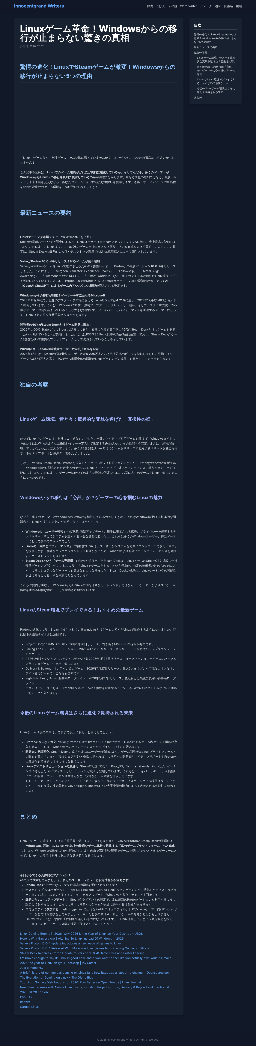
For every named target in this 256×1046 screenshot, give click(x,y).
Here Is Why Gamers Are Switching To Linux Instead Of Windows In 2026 (72, 938)
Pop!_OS (26, 997)
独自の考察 (200, 52)
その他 (172, 6)
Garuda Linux (29, 1007)
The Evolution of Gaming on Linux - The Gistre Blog (57, 977)
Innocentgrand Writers (39, 6)
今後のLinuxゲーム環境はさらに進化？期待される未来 (216, 90)
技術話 (228, 6)
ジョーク (206, 6)
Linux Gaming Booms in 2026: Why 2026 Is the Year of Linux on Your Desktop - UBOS (81, 933)
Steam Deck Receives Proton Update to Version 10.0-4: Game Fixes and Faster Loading (82, 953)
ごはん (160, 6)
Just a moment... (31, 968)
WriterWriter (188, 6)
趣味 (218, 6)
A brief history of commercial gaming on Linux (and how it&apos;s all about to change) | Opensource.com (95, 972)
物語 (239, 6)
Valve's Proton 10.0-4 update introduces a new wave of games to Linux (71, 943)
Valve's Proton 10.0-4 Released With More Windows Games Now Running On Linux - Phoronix (86, 948)
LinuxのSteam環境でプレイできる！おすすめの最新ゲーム (216, 81)
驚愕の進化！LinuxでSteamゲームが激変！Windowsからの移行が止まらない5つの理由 (215, 38)
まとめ (198, 97)
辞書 (150, 6)
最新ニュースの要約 (206, 47)
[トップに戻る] (247, 1037)
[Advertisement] (98, 124)
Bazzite (25, 1002)
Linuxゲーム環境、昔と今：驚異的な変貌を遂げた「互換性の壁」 (216, 59)
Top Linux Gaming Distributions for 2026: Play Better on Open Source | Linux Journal (80, 982)
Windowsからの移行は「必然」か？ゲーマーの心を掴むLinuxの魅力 (216, 70)
